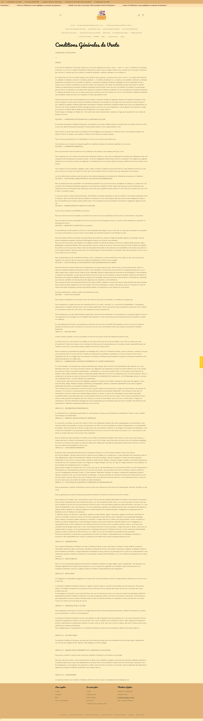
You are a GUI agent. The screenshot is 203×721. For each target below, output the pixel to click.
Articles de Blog (90, 697)
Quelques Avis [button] (201, 362)
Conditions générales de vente (126, 697)
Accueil (57, 691)
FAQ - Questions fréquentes (125, 700)
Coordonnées (131, 714)
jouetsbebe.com (64, 714)
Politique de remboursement (76, 714)
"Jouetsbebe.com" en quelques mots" (96, 703)
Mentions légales (140, 714)
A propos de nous (91, 694)
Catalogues (58, 694)
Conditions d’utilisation (107, 714)
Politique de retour (123, 694)
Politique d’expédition (120, 714)
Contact (88, 691)
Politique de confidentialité (125, 691)
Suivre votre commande (61, 700)
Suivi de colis (90, 700)
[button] (61, 15)
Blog (56, 697)
